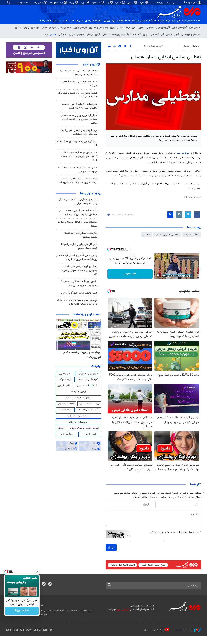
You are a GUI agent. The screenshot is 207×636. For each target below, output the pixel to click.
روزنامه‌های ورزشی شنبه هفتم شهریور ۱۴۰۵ (82, 355)
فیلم (65, 21)
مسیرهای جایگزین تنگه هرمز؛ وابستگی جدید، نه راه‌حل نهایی (77, 202)
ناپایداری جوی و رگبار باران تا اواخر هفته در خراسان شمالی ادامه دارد (77, 302)
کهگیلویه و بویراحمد (121, 34)
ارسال (111, 547)
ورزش (107, 21)
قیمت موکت (65, 379)
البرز (134, 27)
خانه (198, 21)
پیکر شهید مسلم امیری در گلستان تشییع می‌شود (80, 235)
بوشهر (120, 27)
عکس (71, 21)
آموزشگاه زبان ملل (78, 422)
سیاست (98, 21)
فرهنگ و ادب (188, 21)
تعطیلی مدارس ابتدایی (166, 235)
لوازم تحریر (64, 373)
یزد (46, 34)
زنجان (26, 27)
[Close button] (37, 572)
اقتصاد (120, 21)
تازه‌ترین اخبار (91, 64)
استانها (196, 46)
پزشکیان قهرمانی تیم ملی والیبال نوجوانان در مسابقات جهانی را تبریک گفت (79, 270)
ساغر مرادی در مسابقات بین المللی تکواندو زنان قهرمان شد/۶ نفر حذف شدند (79, 156)
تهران (112, 27)
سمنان (18, 27)
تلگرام (142, 2)
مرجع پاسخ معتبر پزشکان (78, 398)
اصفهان (150, 27)
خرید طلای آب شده (88, 379)
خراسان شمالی (49, 27)
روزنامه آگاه (67, 434)
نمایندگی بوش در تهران (78, 416)
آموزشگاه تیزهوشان (88, 410)
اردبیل (141, 27)
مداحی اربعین (64, 386)
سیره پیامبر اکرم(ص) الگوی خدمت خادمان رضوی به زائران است (79, 106)
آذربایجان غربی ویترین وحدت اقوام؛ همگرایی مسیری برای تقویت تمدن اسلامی (79, 119)
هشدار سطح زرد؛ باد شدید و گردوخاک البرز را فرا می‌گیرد (77, 95)
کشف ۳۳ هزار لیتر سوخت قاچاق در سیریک (78, 84)
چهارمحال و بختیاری (98, 27)
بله (108, 2)
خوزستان (35, 27)
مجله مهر (56, 21)
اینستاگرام (96, 2)
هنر (179, 21)
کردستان (155, 34)
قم (162, 34)
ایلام (128, 27)
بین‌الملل (89, 21)
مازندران (80, 34)
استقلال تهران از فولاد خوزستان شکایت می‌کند (77, 224)
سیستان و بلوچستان (190, 34)
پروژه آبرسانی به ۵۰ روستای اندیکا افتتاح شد (76, 143)
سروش (130, 2)
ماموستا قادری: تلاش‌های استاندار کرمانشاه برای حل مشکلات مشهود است (77, 181)
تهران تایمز (90, 434)
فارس (176, 34)
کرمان (146, 34)
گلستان (106, 34)
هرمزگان (62, 34)
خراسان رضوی (64, 27)
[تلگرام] (49, 584)
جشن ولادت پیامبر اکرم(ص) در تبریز (78, 293)
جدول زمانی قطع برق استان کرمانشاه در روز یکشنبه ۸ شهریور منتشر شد (76, 257)
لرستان (90, 34)
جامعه (128, 21)
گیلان (97, 34)
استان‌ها (79, 21)
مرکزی (72, 34)
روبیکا (72, 2)
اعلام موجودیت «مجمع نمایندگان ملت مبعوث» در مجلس (77, 170)
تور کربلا (96, 386)
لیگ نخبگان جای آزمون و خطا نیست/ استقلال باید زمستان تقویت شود (78, 213)
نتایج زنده (54, 2)
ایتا (61, 2)
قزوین (169, 34)
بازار (113, 21)
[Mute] (164, 275)
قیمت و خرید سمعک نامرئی (84, 428)
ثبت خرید (130, 273)
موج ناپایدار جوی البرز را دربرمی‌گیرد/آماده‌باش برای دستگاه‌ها (79, 132)
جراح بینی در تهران (88, 373)
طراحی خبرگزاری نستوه (184, 630)
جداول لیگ (39, 2)
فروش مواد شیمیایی (89, 404)
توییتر (83, 2)
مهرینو (61, 428)
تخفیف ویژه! (22, 611)
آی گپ (118, 2)
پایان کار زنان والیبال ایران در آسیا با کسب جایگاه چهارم (79, 246)
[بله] (43, 584)
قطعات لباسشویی (66, 404)
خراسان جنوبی (80, 27)
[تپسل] (109, 249)
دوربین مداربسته (78, 392)
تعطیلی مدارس (191, 235)
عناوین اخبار (194, 27)
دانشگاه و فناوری (148, 21)
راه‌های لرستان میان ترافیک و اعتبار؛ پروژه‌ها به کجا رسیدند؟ (78, 73)
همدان (53, 34)
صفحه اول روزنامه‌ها (87, 314)
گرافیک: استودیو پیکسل (154, 630)
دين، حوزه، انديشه (166, 21)
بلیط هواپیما (65, 410)
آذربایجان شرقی (179, 27)
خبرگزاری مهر (183, 153)
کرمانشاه (137, 34)
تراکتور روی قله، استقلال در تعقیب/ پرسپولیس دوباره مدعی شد (79, 283)
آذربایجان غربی (163, 27)
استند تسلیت (82, 386)
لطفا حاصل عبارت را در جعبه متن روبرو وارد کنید (175, 532)
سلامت (135, 21)
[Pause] (158, 275)
